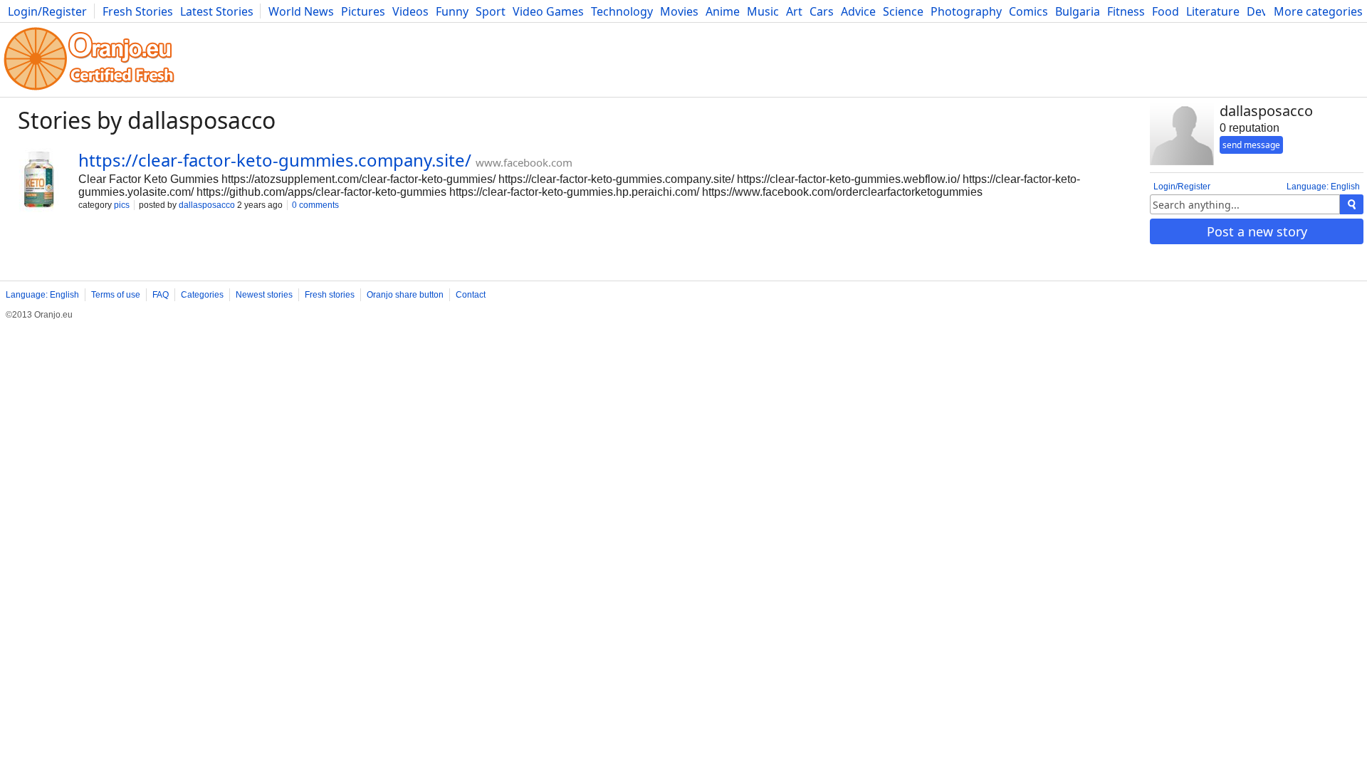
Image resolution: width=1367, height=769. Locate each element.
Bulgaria (1077, 11)
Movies (679, 11)
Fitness (1126, 11)
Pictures (363, 11)
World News (301, 11)
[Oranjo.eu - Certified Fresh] (89, 90)
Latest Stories (216, 11)
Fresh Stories (138, 11)
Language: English (1323, 187)
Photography (966, 11)
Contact (471, 295)
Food (1165, 11)
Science (903, 11)
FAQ (160, 295)
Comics (1028, 11)
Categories (202, 295)
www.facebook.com (524, 162)
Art (794, 11)
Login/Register (47, 11)
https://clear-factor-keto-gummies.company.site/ (274, 160)
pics (122, 205)
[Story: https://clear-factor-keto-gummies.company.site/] (39, 181)
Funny (452, 11)
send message (1251, 145)
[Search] (1351, 204)
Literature (1213, 11)
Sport (491, 11)
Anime (723, 11)
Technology (622, 11)
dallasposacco (207, 205)
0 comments (315, 205)
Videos (410, 11)
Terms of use (115, 295)
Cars (822, 11)
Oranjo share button (405, 295)
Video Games (548, 11)
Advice (858, 11)
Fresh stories (330, 295)
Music (763, 11)
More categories (1318, 11)
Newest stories (264, 295)
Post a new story (1257, 231)
